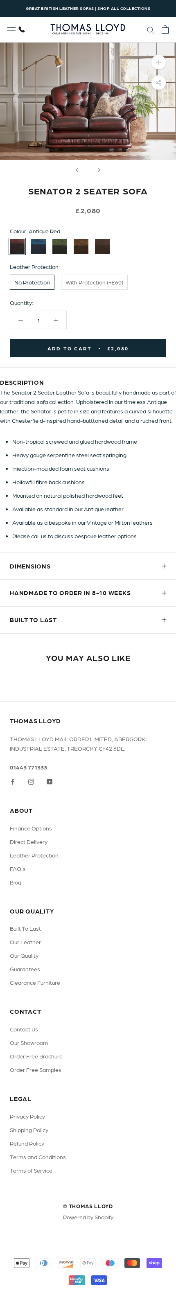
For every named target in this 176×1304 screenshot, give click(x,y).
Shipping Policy (29, 1129)
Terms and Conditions (38, 1156)
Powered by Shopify (88, 1217)
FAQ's (18, 868)
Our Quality (24, 955)
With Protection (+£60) (94, 282)
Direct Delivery (28, 841)
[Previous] (77, 170)
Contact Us (24, 1029)
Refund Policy (27, 1143)
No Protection (32, 282)
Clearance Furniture (35, 982)
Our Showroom (29, 1042)
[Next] (99, 170)
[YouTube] (49, 781)
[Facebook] (13, 781)
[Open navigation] (11, 29)
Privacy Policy (27, 1116)
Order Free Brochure (36, 1056)
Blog (15, 882)
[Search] (150, 29)
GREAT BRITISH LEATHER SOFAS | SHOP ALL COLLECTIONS (88, 8)
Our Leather (25, 942)
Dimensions (30, 566)
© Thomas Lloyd (88, 1206)
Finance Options (31, 828)
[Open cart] (165, 29)
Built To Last (25, 928)
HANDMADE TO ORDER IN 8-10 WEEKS (70, 592)
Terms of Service (31, 1170)
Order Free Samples (35, 1069)
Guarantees (25, 969)
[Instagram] (31, 781)
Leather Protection (34, 855)
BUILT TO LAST (33, 619)
